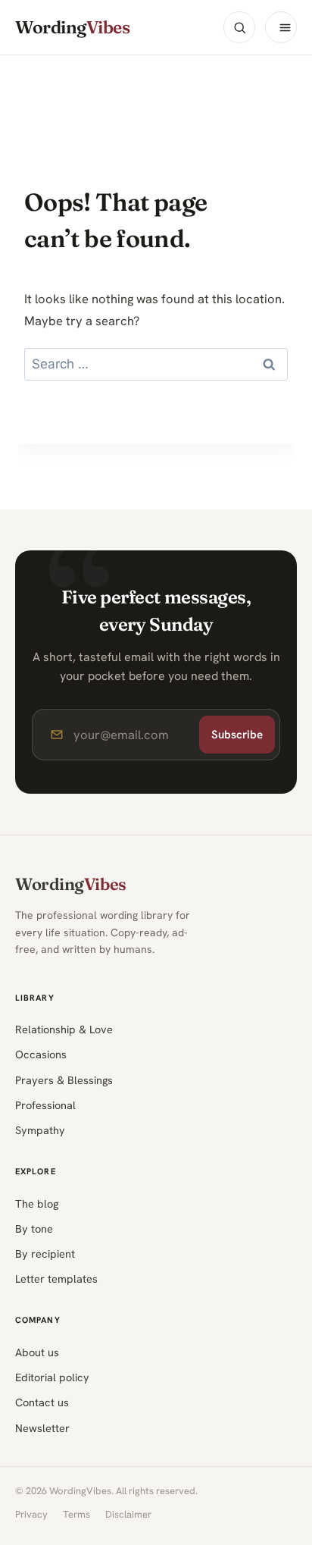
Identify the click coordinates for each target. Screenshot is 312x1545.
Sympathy (40, 1130)
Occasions (41, 1054)
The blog (36, 1203)
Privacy (31, 1514)
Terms (76, 1514)
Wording (72, 27)
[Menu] (281, 27)
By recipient (45, 1253)
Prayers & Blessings (64, 1080)
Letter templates (56, 1278)
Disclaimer (128, 1514)
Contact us (42, 1402)
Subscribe (237, 734)
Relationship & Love (64, 1029)
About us (37, 1352)
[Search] (239, 27)
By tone (34, 1228)
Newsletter (42, 1428)
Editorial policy (52, 1377)
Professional (45, 1105)
